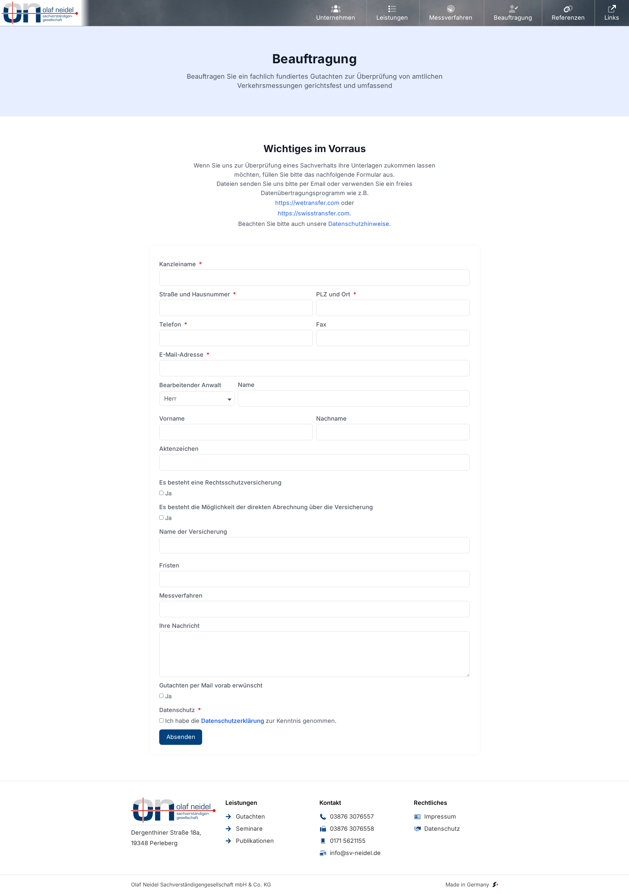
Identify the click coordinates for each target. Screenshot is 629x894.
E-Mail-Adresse (182, 354)
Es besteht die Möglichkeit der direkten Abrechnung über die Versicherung (266, 507)
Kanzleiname (178, 264)
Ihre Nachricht (179, 625)
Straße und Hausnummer (195, 294)
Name (246, 384)
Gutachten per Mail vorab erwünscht (210, 685)
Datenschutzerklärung (232, 720)
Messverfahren (180, 595)
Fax (321, 324)
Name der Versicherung (193, 531)
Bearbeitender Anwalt (190, 385)
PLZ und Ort (334, 294)
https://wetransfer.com (307, 202)
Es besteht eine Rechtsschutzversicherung (220, 482)
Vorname (172, 418)
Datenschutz (178, 709)
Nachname (331, 418)
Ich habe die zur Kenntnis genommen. (250, 720)
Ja (168, 493)
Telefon (171, 324)
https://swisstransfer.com (314, 213)
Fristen (169, 565)
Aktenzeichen (179, 448)
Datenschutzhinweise (358, 223)
